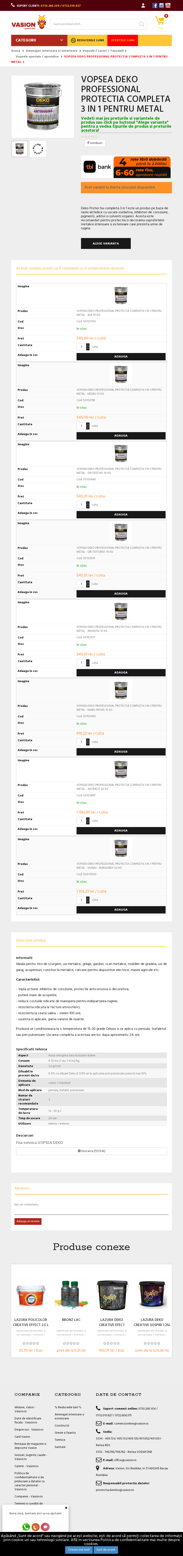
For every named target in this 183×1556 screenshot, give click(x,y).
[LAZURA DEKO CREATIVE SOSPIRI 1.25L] (152, 1294)
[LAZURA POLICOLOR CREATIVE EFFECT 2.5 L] (30, 1294)
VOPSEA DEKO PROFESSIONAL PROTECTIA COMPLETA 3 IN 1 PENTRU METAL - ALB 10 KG (119, 313)
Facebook (155, 5)
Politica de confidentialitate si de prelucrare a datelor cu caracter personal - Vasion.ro (30, 1481)
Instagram (161, 5)
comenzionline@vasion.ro (131, 1423)
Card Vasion (22, 1436)
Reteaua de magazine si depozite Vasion (30, 1446)
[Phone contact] (36, 1527)
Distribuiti (95, 143)
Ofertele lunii (123, 40)
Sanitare (60, 1447)
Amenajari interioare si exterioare (69, 1416)
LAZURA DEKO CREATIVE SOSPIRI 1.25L (152, 1323)
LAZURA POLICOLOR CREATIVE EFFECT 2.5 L (31, 1323)
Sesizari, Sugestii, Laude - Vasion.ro (31, 1457)
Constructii (62, 1425)
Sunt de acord (105, 1549)
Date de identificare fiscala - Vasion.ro (28, 1420)
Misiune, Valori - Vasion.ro (25, 1409)
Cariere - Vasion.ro (27, 1466)
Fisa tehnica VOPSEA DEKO (39, 1143)
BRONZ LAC (71, 1320)
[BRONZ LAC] (71, 1294)
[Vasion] (28, 22)
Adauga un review (28, 1221)
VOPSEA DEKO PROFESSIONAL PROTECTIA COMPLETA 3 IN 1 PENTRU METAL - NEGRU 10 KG (119, 392)
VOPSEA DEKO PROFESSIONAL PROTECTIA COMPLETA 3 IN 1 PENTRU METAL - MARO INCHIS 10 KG (119, 708)
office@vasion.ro (125, 1460)
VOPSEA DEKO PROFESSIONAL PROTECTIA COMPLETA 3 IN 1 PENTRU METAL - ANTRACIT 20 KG (119, 787)
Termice (60, 1440)
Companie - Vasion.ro (29, 1496)
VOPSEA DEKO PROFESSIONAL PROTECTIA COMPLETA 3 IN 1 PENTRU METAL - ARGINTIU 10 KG (119, 629)
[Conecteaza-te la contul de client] (143, 5)
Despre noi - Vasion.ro (29, 1429)
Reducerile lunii (90, 40)
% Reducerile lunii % (68, 1407)
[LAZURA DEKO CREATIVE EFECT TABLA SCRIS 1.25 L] (111, 1294)
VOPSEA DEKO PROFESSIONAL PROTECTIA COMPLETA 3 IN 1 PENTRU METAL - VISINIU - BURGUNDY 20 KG (119, 866)
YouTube (168, 5)
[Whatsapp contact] (26, 1527)
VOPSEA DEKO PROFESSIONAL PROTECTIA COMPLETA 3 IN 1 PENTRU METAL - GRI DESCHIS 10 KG (119, 471)
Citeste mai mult (79, 1549)
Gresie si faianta (65, 1432)
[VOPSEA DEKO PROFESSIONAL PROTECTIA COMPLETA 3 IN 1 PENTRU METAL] (19, 149)
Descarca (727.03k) (93, 1151)
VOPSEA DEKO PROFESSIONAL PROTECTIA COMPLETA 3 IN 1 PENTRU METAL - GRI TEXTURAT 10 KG (119, 550)
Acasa (15, 51)
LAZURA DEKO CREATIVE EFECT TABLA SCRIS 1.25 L (112, 1323)
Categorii (26, 40)
